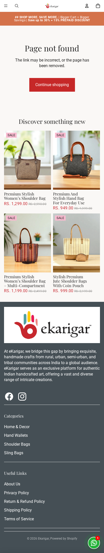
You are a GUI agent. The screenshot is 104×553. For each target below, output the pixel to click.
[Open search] (16, 5)
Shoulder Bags (17, 444)
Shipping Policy (18, 510)
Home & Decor (17, 426)
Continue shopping (52, 84)
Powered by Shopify (63, 538)
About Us (12, 484)
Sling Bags (13, 452)
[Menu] (6, 6)
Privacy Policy (16, 492)
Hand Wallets (16, 435)
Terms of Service (19, 519)
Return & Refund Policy (24, 501)
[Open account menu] (86, 5)
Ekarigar (43, 538)
